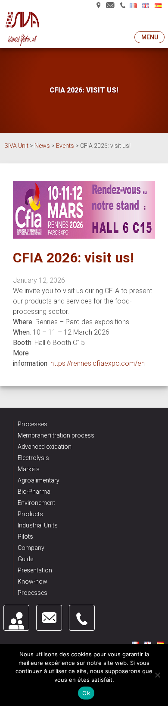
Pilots (25, 536)
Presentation (35, 570)
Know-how (32, 581)
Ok (86, 693)
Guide (25, 559)
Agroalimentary (38, 480)
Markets (29, 469)
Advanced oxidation (45, 446)
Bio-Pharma (34, 491)
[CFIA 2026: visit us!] (84, 236)
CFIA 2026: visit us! (73, 257)
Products (30, 514)
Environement (36, 502)
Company (31, 547)
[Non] (157, 675)
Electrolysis (33, 457)
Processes (32, 424)
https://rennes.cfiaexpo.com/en (97, 363)
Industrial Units (38, 525)
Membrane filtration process (56, 435)
